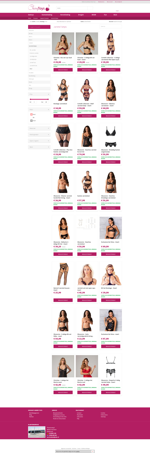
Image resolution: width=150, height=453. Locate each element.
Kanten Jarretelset (83, 196)
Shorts (30, 82)
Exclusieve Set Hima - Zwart (110, 242)
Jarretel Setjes (33, 46)
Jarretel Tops (33, 62)
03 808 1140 (52, 433)
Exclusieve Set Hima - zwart (110, 334)
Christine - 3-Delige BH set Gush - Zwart (86, 58)
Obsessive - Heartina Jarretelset (84, 243)
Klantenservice (101, 1)
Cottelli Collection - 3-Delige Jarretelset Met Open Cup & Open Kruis (110, 59)
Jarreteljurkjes (33, 59)
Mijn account (109, 1)
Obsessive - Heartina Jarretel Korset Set (86, 151)
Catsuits (31, 43)
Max (42, 102)
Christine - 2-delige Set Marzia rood (84, 381)
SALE (115, 15)
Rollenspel (31, 79)
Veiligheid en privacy (59, 415)
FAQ (78, 419)
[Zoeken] (90, 8)
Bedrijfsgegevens (34, 413)
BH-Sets (30, 33)
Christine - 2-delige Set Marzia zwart (61, 381)
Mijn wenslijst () (118, 1)
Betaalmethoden (58, 413)
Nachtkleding (32, 76)
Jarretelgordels (33, 56)
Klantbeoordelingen (85, 448)
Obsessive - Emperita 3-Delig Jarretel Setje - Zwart (110, 381)
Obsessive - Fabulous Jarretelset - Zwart (108, 105)
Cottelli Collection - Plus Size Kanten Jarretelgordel (63, 151)
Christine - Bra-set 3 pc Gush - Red (63, 58)
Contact (79, 413)
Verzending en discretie (59, 417)
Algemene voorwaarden (66, 448)
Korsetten (31, 72)
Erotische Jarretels (34, 53)
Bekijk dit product (63, 69)
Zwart (34, 120)
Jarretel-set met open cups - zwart (86, 289)
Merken (31, 417)
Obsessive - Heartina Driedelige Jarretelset (108, 197)
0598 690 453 (53, 435)
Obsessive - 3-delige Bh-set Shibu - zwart (62, 335)
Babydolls (31, 30)
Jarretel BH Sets (33, 65)
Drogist (81, 15)
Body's (30, 40)
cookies (78, 451)
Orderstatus (104, 415)
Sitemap (103, 417)
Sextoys (31, 15)
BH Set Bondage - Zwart (109, 288)
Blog (30, 415)
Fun (105, 15)
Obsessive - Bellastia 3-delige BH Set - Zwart (61, 243)
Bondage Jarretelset (60, 104)
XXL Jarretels (33, 50)
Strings (30, 88)
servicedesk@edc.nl (53, 437)
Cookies (103, 413)
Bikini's (30, 36)
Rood (34, 114)
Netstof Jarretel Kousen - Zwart (62, 289)
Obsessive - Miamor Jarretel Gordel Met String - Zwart (63, 197)
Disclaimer (74, 448)
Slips (30, 85)
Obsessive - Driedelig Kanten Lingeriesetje (110, 151)
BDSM (94, 15)
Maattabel (80, 415)
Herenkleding (65, 15)
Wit (33, 117)
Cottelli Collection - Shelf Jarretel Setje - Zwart (85, 105)
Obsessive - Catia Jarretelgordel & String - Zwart (85, 335)
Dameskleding (47, 15)
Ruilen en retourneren (59, 419)
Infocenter (80, 417)
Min (30, 102)
